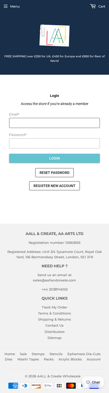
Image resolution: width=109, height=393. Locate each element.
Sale (23, 354)
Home (10, 354)
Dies (8, 359)
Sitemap (54, 338)
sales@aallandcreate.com (54, 280)
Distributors (55, 332)
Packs (49, 359)
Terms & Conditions (54, 313)
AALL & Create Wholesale (59, 376)
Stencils (56, 354)
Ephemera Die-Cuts (84, 354)
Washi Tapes (28, 359)
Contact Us (54, 325)
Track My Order (54, 307)
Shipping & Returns (54, 319)
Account (94, 359)
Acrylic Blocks (70, 359)
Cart (101, 6)
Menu (15, 6)
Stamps (38, 354)
